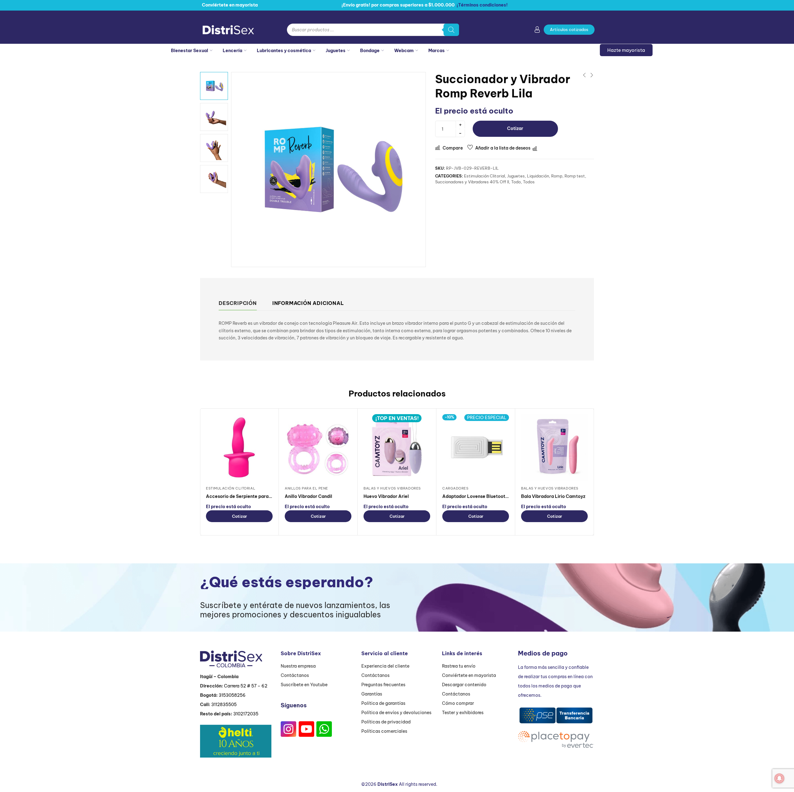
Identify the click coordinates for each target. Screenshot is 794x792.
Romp (556, 175)
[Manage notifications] (779, 778)
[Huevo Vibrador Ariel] (397, 447)
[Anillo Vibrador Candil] (318, 447)
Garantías (371, 694)
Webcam (404, 50)
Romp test (574, 175)
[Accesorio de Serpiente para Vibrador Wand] (239, 447)
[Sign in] (537, 31)
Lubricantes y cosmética (284, 50)
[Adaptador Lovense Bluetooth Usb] (475, 447)
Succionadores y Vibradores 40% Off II (472, 181)
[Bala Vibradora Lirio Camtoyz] (554, 447)
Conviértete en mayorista (469, 675)
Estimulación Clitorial (484, 175)
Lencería (232, 50)
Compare (453, 148)
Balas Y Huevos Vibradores (392, 488)
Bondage (370, 50)
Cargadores (455, 488)
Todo (516, 181)
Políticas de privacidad (386, 722)
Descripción (238, 303)
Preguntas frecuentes (383, 684)
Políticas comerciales (384, 731)
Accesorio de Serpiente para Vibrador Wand (254, 496)
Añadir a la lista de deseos (502, 148)
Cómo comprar (458, 703)
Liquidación (538, 175)
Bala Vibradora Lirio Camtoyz (553, 496)
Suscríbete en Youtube (304, 684)
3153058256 (232, 695)
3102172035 (245, 714)
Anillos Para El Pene (306, 488)
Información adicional (308, 303)
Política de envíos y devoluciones (396, 712)
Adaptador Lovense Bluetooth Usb (479, 496)
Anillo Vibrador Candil (308, 496)
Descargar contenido (464, 684)
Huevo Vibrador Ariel (386, 496)
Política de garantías (383, 703)
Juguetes (336, 50)
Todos (529, 181)
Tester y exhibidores (463, 712)
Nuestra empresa (298, 666)
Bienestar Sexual (189, 50)
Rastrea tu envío (458, 666)
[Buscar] (451, 30)
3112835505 (224, 704)
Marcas (436, 50)
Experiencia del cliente (385, 666)
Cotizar (515, 128)
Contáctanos (295, 675)
